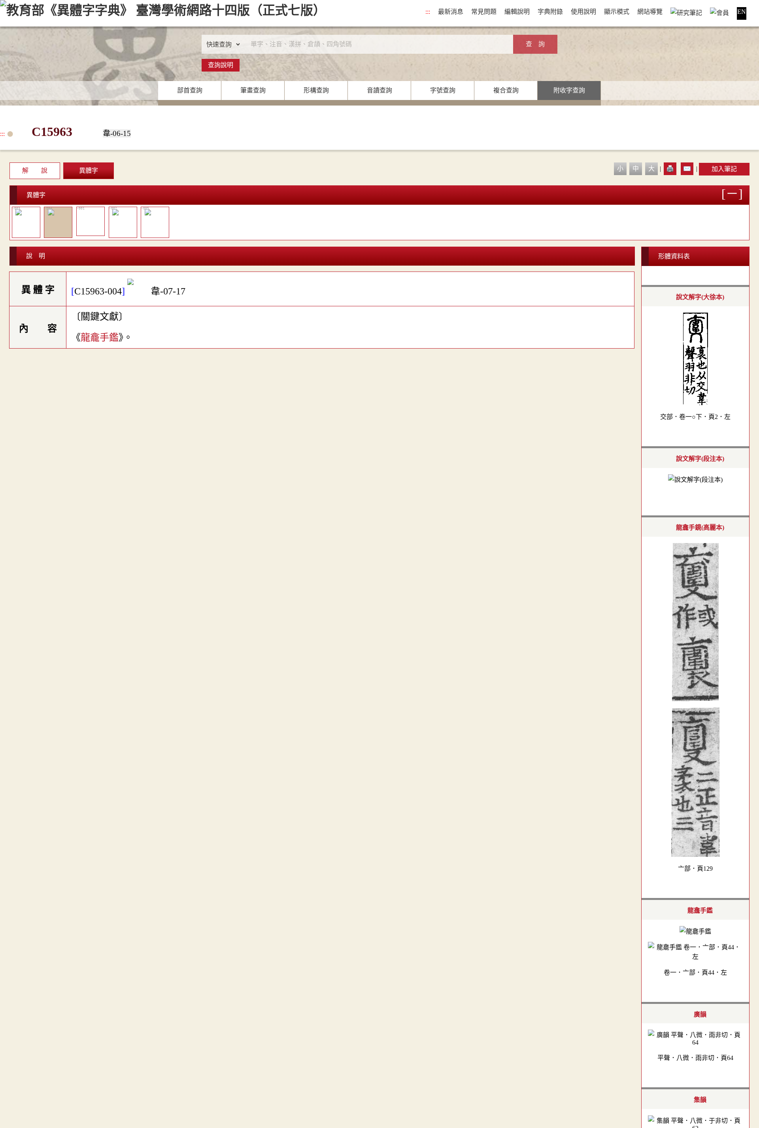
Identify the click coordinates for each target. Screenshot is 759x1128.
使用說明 (583, 11)
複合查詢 (506, 90)
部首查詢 (189, 90)
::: (427, 11)
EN (741, 11)
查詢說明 (220, 65)
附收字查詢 (569, 90)
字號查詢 (442, 90)
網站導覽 (650, 11)
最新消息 (450, 11)
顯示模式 (616, 11)
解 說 (34, 170)
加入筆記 (724, 169)
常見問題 (484, 11)
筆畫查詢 (253, 90)
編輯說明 (517, 11)
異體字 (88, 170)
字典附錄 (550, 11)
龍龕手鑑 (100, 337)
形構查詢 (316, 90)
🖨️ (670, 168)
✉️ (687, 168)
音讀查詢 (379, 90)
